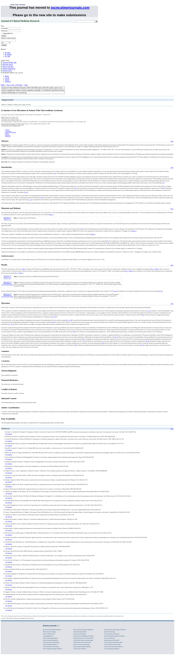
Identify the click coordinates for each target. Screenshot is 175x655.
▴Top (172, 141)
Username (4, 28)
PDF (15, 62)
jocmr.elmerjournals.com (70, 7)
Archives (8, 81)
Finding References (9, 68)
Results (7, 133)
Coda (26, 85)
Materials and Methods (10, 132)
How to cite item (8, 66)
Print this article (8, 64)
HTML (11, 62)
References (7, 136)
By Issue (7, 53)
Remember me (8, 33)
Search (7, 80)
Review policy (7, 70)
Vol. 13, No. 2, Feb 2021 (14, 85)
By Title (7, 56)
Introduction (8, 131)
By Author (8, 54)
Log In (7, 78)
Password (4, 31)
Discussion (7, 135)
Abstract (5, 62)
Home (7, 76)
